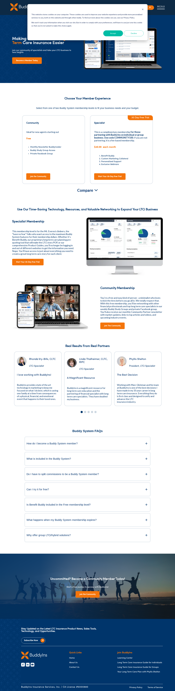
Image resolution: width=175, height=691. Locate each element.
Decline (134, 33)
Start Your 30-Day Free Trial (110, 176)
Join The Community (112, 326)
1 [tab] (82, 412)
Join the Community (38, 176)
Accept (113, 33)
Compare (85, 190)
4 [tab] (92, 412)
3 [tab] (89, 412)
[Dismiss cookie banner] (143, 9)
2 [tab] (85, 412)
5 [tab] (95, 412)
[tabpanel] (37, 379)
